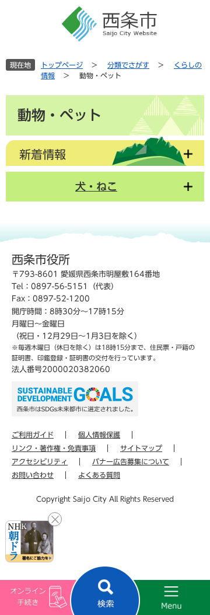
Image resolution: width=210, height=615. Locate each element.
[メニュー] (157, 597)
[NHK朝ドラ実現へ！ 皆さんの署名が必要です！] (29, 541)
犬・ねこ (96, 186)
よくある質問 (99, 474)
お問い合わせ (33, 474)
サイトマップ (141, 447)
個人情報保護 (99, 434)
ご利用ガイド (33, 434)
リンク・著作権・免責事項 (54, 447)
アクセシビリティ (40, 461)
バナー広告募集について (130, 461)
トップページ (62, 64)
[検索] (105, 590)
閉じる (55, 519)
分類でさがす (128, 64)
